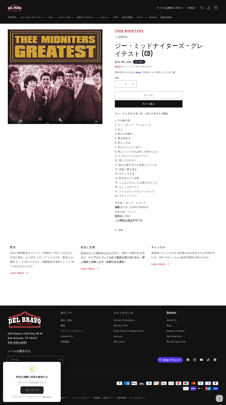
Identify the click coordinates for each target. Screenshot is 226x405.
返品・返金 (66, 320)
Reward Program (176, 330)
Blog (169, 325)
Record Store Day (176, 341)
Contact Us (67, 336)
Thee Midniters (129, 30)
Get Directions (174, 336)
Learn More (17, 272)
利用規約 (65, 341)
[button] (32, 17)
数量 (117, 78)
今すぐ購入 (149, 103)
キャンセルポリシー (137, 398)
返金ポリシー (63, 398)
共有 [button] (120, 230)
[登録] (59, 359)
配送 (63, 325)
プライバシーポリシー (72, 330)
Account (118, 336)
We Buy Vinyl (121, 325)
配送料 (118, 66)
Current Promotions (124, 320)
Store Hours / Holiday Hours (129, 330)
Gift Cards (119, 341)
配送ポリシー (108, 398)
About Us (172, 320)
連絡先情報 (121, 398)
